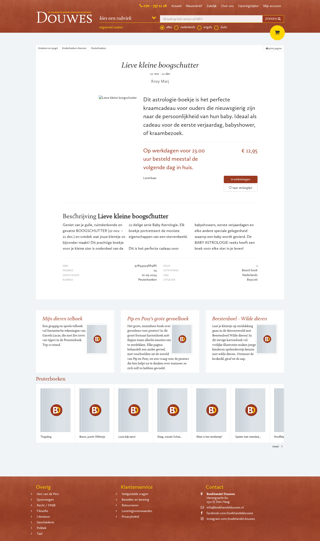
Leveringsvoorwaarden (137, 511)
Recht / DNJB (46, 505)
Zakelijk (212, 6)
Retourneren (130, 505)
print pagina (275, 48)
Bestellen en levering (135, 500)
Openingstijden (248, 6)
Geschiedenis (45, 522)
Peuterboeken (98, 48)
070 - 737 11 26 (155, 5)
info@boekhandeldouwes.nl (225, 507)
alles (169, 27)
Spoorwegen (45, 500)
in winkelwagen (240, 179)
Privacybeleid (130, 517)
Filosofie (42, 511)
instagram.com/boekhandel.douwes (231, 519)
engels (208, 27)
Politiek (41, 528)
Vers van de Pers (48, 494)
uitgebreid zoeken (111, 27)
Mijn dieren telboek (62, 318)
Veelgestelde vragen (135, 494)
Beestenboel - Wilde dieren (239, 318)
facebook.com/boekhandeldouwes (230, 513)
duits (224, 27)
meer (276, 446)
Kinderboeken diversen (74, 48)
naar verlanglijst (242, 188)
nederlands (187, 27)
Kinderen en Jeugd (47, 48)
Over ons (227, 6)
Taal (39, 534)
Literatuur (43, 517)
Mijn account (272, 6)
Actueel (176, 6)
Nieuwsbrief (194, 6)
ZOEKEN (271, 19)
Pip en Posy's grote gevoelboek (158, 318)
